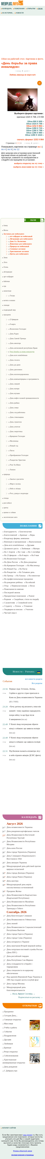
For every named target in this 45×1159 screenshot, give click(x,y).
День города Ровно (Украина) (19, 877)
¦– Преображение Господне (15, 455)
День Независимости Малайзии (20, 902)
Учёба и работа (10, 1028)
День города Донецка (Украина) (20, 873)
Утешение (28, 606)
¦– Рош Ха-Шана (11, 465)
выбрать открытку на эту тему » (29, 163)
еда (4, 286)
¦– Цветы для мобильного (15, 254)
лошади (6, 305)
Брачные (23, 535)
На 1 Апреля (9, 552)
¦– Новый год (10, 446)
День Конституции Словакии (19, 916)
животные (7, 291)
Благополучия (26, 532)
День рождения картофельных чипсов (23, 831)
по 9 (10, 149)
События (8, 1032)
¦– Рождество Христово (14, 460)
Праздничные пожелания (15, 596)
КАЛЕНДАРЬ (7, 9)
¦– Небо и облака (11, 489)
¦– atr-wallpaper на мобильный (17, 236)
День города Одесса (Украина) (20, 934)
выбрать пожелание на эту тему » (28, 167)
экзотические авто (10, 517)
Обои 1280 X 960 (34, 133)
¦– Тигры (8, 296)
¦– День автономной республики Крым (19, 348)
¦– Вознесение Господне (14, 329)
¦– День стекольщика (13, 417)
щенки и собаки (9, 512)
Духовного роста (11, 548)
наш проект (27, 1135)
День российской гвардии (18, 956)
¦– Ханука (8, 470)
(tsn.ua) (24, 719)
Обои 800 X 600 (35, 121)
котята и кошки (9, 300)
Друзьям (30, 545)
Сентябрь (29, 994)
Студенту (8, 606)
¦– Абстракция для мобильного (17, 239)
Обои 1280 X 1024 (34, 135)
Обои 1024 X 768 (34, 124)
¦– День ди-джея (11, 365)
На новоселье (34, 576)
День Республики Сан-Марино (20, 960)
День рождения (10, 1067)
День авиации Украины (17, 863)
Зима (5, 258)
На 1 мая (21, 552)
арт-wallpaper (8, 277)
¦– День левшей (11, 384)
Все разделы (37, 683)
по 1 (40, 147)
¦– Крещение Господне (13, 436)
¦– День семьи (10, 408)
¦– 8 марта (9, 324)
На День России (11, 562)
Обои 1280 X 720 (34, 128)
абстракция (7, 272)
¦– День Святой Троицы (14, 338)
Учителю (29, 609)
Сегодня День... (10, 1016)
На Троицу (8, 576)
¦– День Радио (10, 334)
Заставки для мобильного (13, 234)
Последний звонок (12, 592)
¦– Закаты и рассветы (13, 479)
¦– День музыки (11, 393)
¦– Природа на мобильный (15, 246)
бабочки (6, 281)
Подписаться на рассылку (30, 997)
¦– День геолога (11, 360)
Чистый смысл (10, 613)
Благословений (10, 535)
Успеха (18, 606)
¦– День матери (10, 389)
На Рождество (10, 572)
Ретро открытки (11, 1052)
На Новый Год (10, 569)
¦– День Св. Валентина (14, 241)
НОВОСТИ (20, 13)
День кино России (14, 848)
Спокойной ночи (25, 603)
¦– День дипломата (12, 370)
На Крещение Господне (14, 565)
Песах (32, 586)
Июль (14, 994)
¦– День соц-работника (13, 412)
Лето (5, 262)
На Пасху (23, 569)
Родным (7, 599)
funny (5, 225)
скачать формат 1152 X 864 (30, 139)
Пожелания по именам (14, 589)
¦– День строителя (12, 422)
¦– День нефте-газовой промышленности (20, 398)
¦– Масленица (10, 441)
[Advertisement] (22, 37)
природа (6, 474)
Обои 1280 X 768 (34, 130)
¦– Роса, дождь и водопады (15, 493)
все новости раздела (33, 679)
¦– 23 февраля (10, 319)
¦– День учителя (11, 427)
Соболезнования (11, 1056)
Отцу (6, 586)
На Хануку (21, 576)
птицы (5, 498)
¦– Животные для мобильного (17, 244)
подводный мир (9, 310)
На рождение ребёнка (13, 582)
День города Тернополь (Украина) (21, 852)
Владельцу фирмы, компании (16, 538)
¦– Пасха (8, 450)
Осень (5, 267)
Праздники (9, 1012)
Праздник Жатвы (14, 891)
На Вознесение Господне (15, 559)
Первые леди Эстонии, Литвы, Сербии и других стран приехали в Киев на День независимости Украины (25, 693)
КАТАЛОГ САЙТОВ (9, 1128)
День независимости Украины (19, 827)
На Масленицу (33, 565)
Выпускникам (35, 542)
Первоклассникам (19, 586)
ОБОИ (40, 9)
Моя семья (8, 1024)
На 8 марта (23, 555)
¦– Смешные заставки (13, 249)
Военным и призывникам (15, 542)
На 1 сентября (34, 552)
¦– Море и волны (11, 484)
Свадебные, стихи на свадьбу (26, 599)
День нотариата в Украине (18, 942)
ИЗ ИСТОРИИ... (8, 13)
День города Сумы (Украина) (19, 938)
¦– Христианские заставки (15, 251)
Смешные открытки (12, 1020)
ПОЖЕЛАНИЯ (19, 9)
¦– (18, 352)
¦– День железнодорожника (15, 374)
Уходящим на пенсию (13, 609)
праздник (7, 315)
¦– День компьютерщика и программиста (20, 379)
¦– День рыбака (10, 403)
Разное (31, 596)
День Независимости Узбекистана (21, 920)
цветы (5, 508)
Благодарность (10, 532)
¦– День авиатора (11, 343)
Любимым (25, 548)
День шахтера (12, 881)
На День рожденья (28, 562)
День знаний (12, 923)
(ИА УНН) (13, 702)
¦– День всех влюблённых (14, 355)
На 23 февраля (10, 555)
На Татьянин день (26, 572)
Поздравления (10, 1036)
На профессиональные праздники (18, 579)
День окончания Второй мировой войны (24, 946)
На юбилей (30, 582)
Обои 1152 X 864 (34, 126)
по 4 (3, 149)
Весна (5, 230)
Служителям (9, 603)
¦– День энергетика (12, 431)
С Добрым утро (10, 1071)
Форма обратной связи (22, 1151)
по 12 (16, 149)
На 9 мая (35, 555)
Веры (32, 535)
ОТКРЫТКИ (31, 9)
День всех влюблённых (14, 545)
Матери (36, 548)
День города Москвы (16, 984)
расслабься (7, 503)
